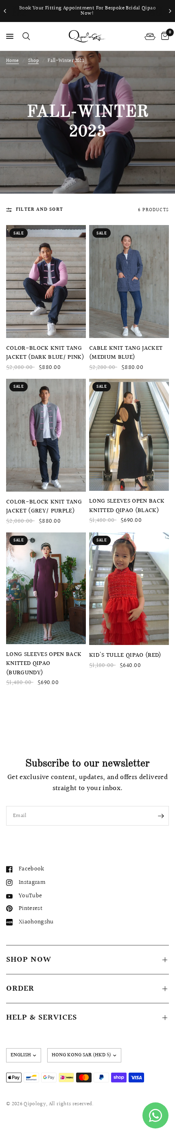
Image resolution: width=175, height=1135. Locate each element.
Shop (33, 61)
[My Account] (150, 36)
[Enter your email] (161, 816)
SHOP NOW (28, 959)
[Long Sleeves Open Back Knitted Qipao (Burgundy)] (46, 588)
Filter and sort (39, 210)
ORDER (20, 988)
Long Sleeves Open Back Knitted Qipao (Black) (126, 506)
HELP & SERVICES (41, 1017)
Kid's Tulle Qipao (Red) (125, 655)
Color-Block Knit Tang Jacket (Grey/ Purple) (44, 507)
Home (12, 61)
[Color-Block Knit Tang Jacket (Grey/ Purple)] (46, 435)
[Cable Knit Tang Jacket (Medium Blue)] (129, 281)
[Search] (25, 36)
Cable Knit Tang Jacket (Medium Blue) (125, 353)
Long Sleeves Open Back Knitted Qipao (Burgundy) (43, 664)
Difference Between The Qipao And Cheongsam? (88, 11)
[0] (163, 36)
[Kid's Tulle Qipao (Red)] (129, 588)
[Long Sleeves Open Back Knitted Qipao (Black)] (129, 435)
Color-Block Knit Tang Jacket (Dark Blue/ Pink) (45, 353)
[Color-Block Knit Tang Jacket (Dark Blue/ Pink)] (46, 281)
